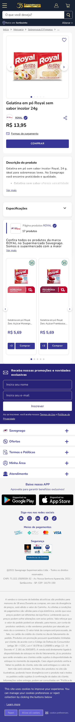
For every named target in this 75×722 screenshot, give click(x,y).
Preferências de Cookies (37, 557)
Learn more (13, 704)
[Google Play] (19, 505)
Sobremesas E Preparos (40, 29)
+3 (11, 345)
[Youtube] (21, 518)
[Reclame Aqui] (47, 549)
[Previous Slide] (5, 309)
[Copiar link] (65, 117)
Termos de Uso (47, 414)
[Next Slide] (70, 309)
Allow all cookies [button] (31, 712)
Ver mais (11, 190)
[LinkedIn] (37, 518)
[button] (57, 713)
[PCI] (37, 546)
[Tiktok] (54, 518)
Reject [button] (11, 712)
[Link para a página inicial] (6, 29)
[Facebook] (45, 518)
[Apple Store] (56, 505)
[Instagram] (29, 518)
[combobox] (37, 15)
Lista (64, 40)
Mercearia (18, 29)
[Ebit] (28, 549)
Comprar (37, 143)
